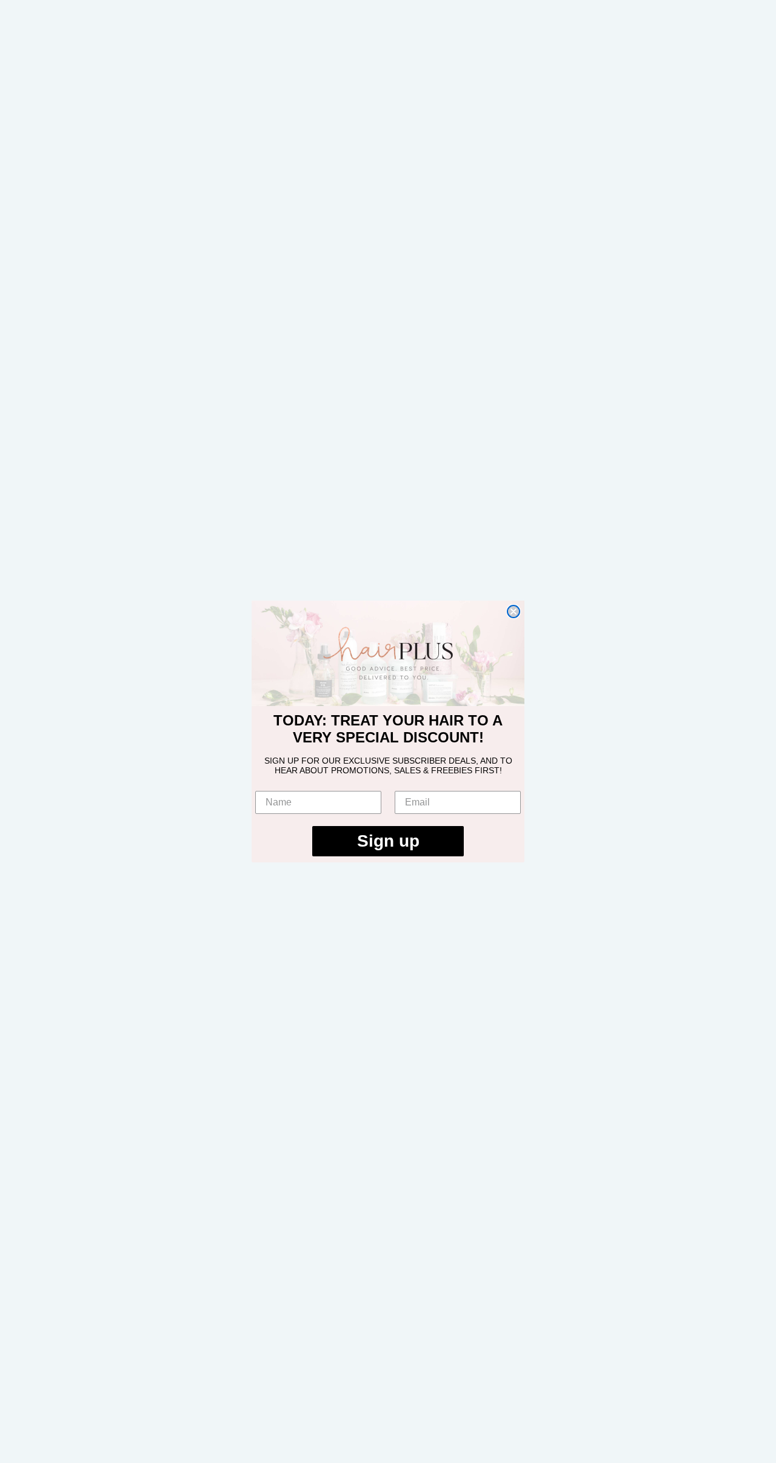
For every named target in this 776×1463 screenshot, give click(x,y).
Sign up (388, 840)
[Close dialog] (513, 611)
